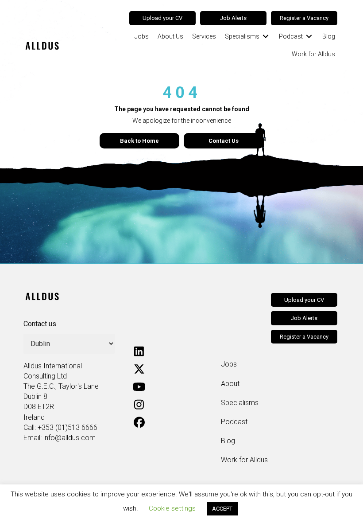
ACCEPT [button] (222, 508)
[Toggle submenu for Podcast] (309, 36)
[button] (139, 351)
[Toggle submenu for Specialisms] (265, 36)
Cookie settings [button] (172, 508)
